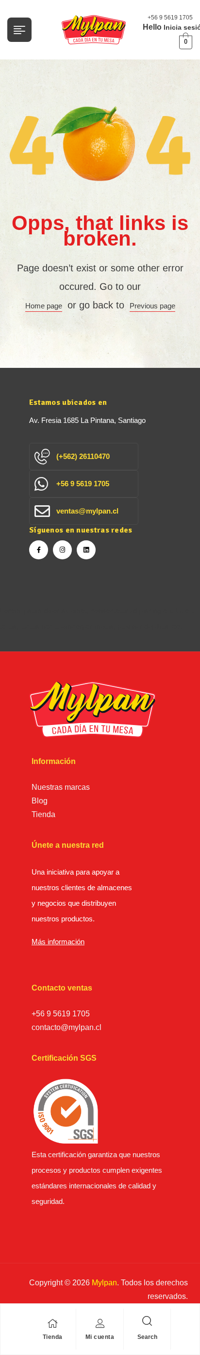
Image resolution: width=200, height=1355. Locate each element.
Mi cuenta (100, 1337)
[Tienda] (52, 1323)
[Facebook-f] (38, 549)
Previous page (152, 306)
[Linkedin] (86, 549)
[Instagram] (62, 549)
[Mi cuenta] (100, 1323)
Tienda (53, 1337)
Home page (43, 306)
